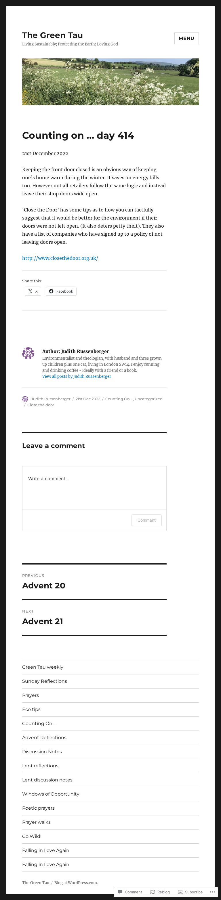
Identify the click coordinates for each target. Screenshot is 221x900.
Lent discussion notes (47, 780)
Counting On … (119, 398)
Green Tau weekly (42, 667)
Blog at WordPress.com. (76, 882)
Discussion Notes (42, 751)
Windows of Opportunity (50, 794)
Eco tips (31, 709)
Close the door (40, 405)
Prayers (30, 695)
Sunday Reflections (44, 681)
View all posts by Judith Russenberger (76, 376)
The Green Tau (52, 35)
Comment (147, 520)
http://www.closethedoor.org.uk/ (60, 258)
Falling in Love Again (45, 850)
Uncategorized (149, 398)
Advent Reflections (44, 737)
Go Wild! (31, 836)
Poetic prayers (38, 808)
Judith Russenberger (51, 398)
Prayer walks (36, 822)
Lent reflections (40, 766)
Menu (187, 38)
